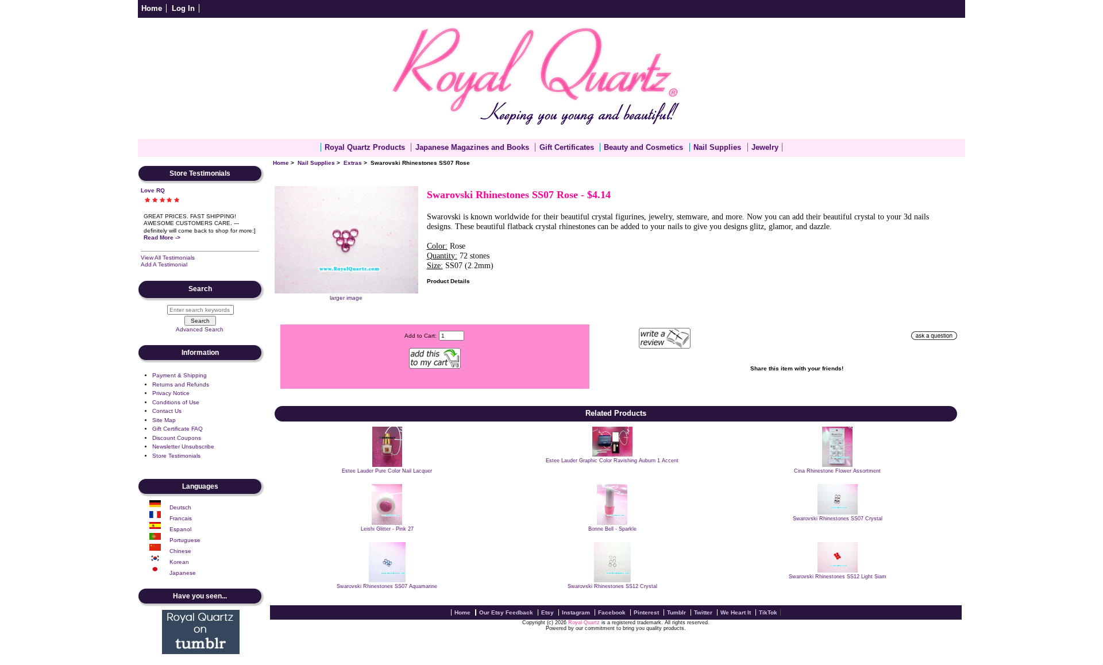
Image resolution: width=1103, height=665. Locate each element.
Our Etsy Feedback (506, 612)
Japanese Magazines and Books (472, 147)
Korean (179, 562)
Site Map (164, 420)
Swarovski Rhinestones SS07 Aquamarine (387, 586)
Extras (353, 163)
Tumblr (676, 612)
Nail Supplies (316, 163)
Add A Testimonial (164, 264)
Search (200, 289)
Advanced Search (199, 329)
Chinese (180, 551)
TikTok (768, 612)
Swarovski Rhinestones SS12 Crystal (612, 586)
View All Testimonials (168, 257)
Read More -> (162, 237)
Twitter (703, 612)
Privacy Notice (171, 393)
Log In (183, 8)
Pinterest (646, 612)
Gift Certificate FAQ (177, 429)
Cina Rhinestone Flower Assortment (837, 471)
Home (151, 8)
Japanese (182, 573)
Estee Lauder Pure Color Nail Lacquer (387, 471)
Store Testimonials (176, 456)
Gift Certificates (566, 147)
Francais (180, 518)
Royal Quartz (584, 622)
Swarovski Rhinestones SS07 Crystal (837, 518)
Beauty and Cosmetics (643, 147)
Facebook (612, 612)
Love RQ (153, 190)
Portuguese (184, 540)
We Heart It (735, 612)
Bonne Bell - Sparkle (612, 529)
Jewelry (764, 147)
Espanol (180, 529)
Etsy (547, 612)
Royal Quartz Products (365, 147)
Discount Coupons (176, 438)
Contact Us (167, 411)
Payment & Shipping (179, 375)
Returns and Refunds (180, 384)
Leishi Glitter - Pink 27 (387, 529)
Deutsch (180, 507)
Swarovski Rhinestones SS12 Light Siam (837, 576)
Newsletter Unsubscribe (183, 446)
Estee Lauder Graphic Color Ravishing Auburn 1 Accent (612, 460)
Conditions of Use (175, 402)
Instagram (576, 612)
